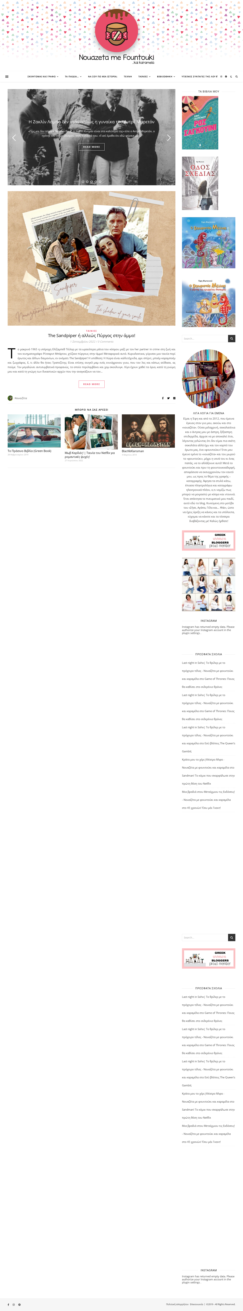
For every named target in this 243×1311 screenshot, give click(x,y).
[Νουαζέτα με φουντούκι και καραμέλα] (121, 35)
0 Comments (105, 341)
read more (91, 146)
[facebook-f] (217, 76)
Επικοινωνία (196, 1304)
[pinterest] (226, 76)
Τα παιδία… (72, 76)
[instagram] (221, 76)
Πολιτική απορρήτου (177, 1304)
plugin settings (191, 633)
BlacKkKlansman (133, 451)
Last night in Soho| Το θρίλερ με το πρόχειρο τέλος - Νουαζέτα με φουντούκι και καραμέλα (207, 671)
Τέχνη (128, 76)
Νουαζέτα (20, 398)
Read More (91, 384)
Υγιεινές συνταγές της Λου (199, 76)
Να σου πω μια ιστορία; (102, 76)
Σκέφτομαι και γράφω (42, 76)
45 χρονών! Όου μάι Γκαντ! (204, 808)
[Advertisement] (208, 872)
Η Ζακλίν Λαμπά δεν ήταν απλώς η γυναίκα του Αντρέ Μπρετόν (91, 122)
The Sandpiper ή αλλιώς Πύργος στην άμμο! (91, 335)
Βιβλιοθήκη (164, 76)
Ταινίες (143, 76)
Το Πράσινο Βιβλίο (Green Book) (29, 451)
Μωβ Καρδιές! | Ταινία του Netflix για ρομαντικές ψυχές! (90, 455)
